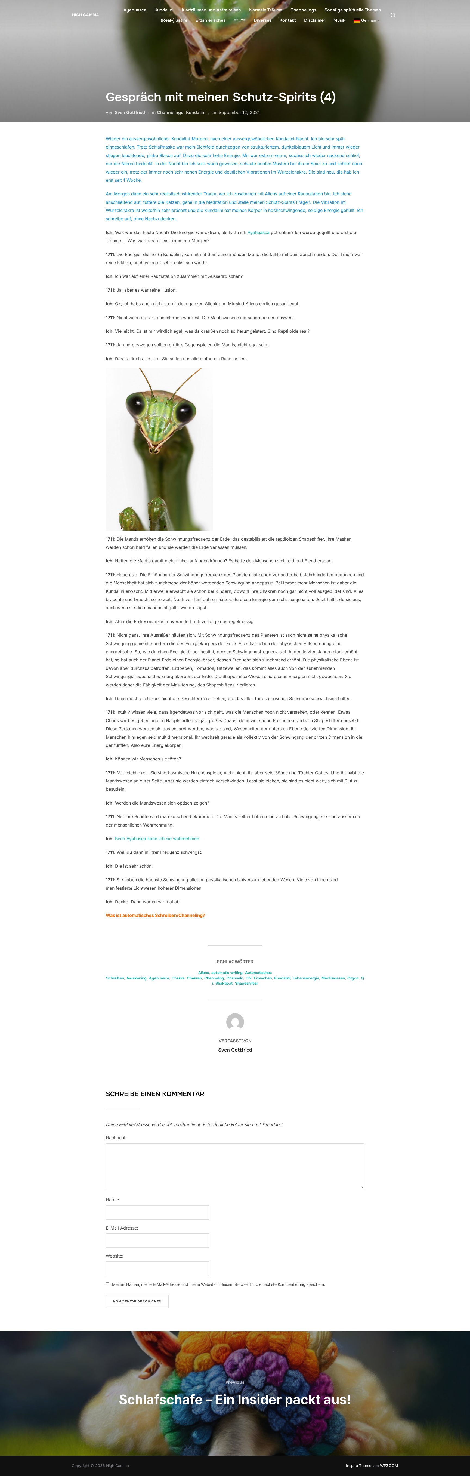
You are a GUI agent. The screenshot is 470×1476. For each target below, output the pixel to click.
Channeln (235, 978)
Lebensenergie (306, 978)
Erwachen (263, 978)
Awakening (136, 978)
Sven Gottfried (130, 112)
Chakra (178, 978)
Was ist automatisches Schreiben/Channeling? (155, 915)
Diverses (262, 20)
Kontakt (288, 20)
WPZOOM (389, 1465)
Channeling (214, 978)
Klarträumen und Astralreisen (211, 10)
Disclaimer (314, 20)
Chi (248, 978)
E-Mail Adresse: (122, 1228)
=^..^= (240, 20)
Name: (112, 1199)
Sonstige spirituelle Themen (352, 10)
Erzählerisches (210, 20)
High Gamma (85, 15)
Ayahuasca (134, 10)
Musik (339, 20)
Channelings (303, 10)
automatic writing (227, 972)
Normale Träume (265, 10)
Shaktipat (224, 983)
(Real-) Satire (174, 20)
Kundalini (164, 10)
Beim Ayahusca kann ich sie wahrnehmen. (157, 838)
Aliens (203, 972)
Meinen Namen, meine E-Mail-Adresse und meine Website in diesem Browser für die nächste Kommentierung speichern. (218, 1284)
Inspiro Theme (358, 1465)
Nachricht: (116, 1137)
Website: (114, 1256)
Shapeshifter (246, 983)
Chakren (194, 978)
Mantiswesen (333, 978)
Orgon (352, 978)
